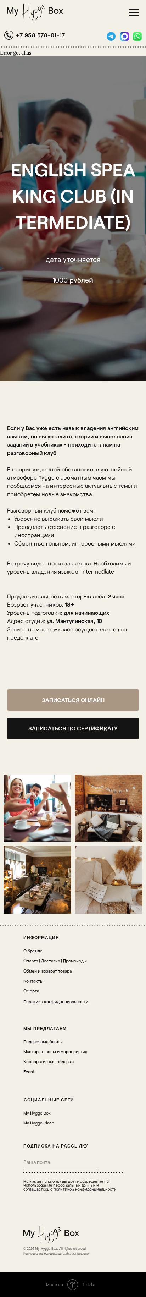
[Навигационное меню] (134, 12)
